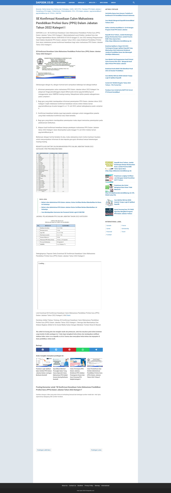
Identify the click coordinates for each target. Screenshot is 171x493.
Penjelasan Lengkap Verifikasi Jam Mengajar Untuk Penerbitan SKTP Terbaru (124, 178)
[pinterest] (69, 350)
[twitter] (56, 350)
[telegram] (96, 350)
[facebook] (42, 350)
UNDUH (113, 2)
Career (108, 228)
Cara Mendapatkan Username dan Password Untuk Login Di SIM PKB (62, 212)
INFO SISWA (104, 2)
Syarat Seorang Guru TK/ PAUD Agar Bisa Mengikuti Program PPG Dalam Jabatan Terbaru (124, 211)
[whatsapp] (82, 350)
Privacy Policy (89, 485)
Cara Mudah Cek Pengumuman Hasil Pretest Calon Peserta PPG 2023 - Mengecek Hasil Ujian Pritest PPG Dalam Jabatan (119, 61)
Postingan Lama (96, 450)
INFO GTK (92, 2)
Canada (108, 225)
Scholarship (125, 228)
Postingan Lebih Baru (43, 450)
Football (108, 235)
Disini (68, 315)
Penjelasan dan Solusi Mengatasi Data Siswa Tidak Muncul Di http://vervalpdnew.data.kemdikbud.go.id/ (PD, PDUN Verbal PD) (119, 190)
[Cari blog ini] (134, 2)
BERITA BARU (61, 2)
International (105, 485)
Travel (123, 231)
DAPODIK (72, 2)
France (124, 225)
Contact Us (72, 485)
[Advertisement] (69, 466)
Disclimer (80, 485)
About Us (64, 485)
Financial (109, 231)
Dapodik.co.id (44, 2)
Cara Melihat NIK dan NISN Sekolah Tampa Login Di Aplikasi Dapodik (124, 202)
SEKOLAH (81, 2)
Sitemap (97, 485)
